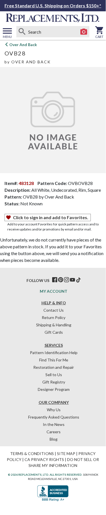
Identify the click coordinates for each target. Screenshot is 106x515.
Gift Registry (53, 382)
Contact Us (53, 310)
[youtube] (72, 280)
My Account (53, 291)
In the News (54, 424)
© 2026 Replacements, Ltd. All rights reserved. (45, 474)
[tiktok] (78, 280)
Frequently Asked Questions (53, 417)
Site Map (66, 453)
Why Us (54, 409)
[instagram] (66, 280)
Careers (54, 431)
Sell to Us (53, 374)
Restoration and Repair (53, 367)
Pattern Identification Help (54, 352)
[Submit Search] (22, 31)
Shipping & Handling (53, 324)
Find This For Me (53, 359)
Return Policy (53, 317)
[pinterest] (60, 280)
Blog (54, 439)
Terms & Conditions (32, 453)
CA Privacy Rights (44, 459)
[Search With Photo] (83, 31)
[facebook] (54, 280)
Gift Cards (54, 332)
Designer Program (54, 389)
